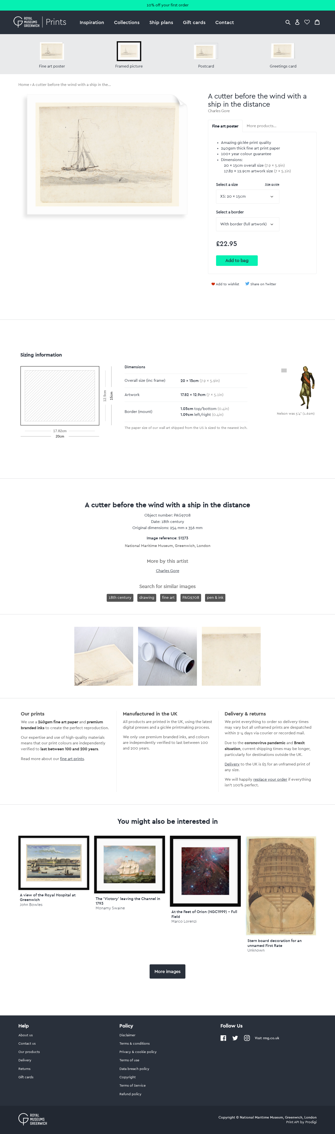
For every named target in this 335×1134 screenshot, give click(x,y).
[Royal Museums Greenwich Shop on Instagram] (247, 1040)
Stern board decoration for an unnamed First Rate (274, 943)
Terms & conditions (134, 1043)
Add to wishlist (227, 284)
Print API (292, 1122)
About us (25, 1035)
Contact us (27, 1043)
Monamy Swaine (110, 908)
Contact (224, 22)
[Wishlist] (307, 22)
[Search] (287, 22)
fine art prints (72, 759)
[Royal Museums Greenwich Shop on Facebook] (223, 1040)
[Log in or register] (297, 22)
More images (167, 971)
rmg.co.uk (271, 1038)
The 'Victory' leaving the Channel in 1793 (128, 901)
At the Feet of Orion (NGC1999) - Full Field (204, 914)
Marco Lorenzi (184, 921)
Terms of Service (132, 1085)
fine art (168, 598)
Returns (24, 1069)
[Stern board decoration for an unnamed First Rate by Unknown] (281, 934)
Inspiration (92, 22)
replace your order (270, 779)
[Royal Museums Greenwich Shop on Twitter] (235, 1040)
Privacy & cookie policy (138, 1052)
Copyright (127, 1077)
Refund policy (130, 1094)
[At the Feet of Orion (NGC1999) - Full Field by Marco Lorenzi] (205, 871)
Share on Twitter (263, 284)
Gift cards (194, 22)
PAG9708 (190, 598)
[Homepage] (41, 22)
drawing (146, 598)
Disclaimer (127, 1035)
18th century (120, 598)
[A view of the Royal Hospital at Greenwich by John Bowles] (53, 863)
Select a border (230, 212)
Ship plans (161, 22)
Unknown (256, 950)
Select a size (247, 184)
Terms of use (129, 1060)
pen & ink (215, 598)
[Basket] (317, 22)
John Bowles (31, 904)
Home (23, 85)
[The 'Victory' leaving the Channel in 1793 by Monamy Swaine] (129, 864)
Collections (127, 22)
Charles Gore (219, 111)
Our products (29, 1052)
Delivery (232, 764)
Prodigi (311, 1122)
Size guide (272, 184)
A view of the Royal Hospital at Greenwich (48, 897)
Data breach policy (134, 1069)
